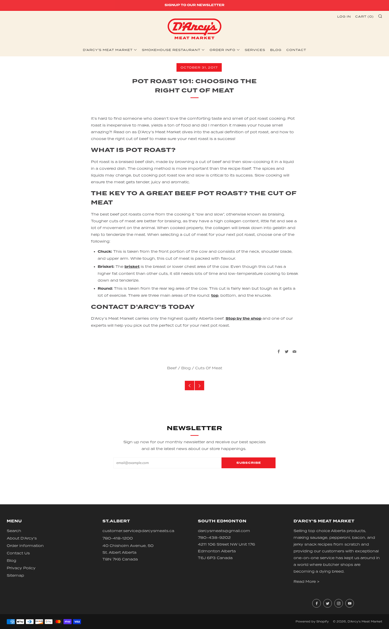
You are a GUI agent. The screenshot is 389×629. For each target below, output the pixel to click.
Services (255, 50)
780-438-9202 (214, 537)
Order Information (25, 545)
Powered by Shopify (312, 621)
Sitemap (15, 575)
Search (14, 530)
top (214, 295)
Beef (172, 368)
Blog (275, 50)
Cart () (364, 16)
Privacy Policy (21, 568)
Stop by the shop (243, 318)
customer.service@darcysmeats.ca (138, 530)
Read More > (306, 581)
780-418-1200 (117, 538)
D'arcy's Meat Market (108, 50)
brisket (132, 266)
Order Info (222, 50)
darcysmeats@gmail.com (224, 530)
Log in (344, 16)
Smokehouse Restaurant (171, 50)
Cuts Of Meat (208, 368)
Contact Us (18, 553)
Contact (296, 50)
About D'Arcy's (22, 538)
